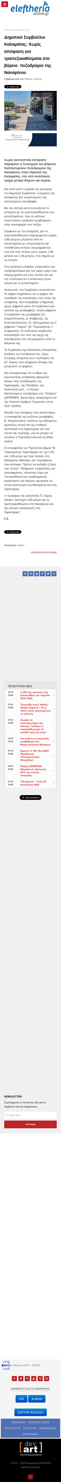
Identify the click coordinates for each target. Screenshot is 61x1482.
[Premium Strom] (30, 139)
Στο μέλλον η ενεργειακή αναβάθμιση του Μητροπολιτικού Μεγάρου (35, 741)
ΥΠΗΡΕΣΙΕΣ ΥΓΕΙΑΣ (39, 1422)
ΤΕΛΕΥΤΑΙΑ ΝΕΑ (20, 686)
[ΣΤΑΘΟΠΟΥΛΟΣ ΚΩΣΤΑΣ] (30, 1448)
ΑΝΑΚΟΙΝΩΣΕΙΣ (48, 1428)
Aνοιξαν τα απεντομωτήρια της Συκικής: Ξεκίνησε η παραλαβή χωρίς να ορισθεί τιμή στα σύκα (33, 726)
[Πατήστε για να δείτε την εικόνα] (30, 110)
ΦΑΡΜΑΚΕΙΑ (18, 1422)
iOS (21, 1399)
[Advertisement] (30, 891)
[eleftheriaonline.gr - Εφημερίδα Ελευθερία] (30, 9)
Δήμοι (21, 545)
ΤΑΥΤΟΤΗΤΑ (30, 1428)
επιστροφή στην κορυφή (44, 552)
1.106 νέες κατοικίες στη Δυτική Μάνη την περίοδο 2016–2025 (35, 695)
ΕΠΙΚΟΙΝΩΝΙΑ (30, 1434)
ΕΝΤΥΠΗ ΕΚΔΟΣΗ (30, 1412)
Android (37, 1399)
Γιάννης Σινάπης (33, 79)
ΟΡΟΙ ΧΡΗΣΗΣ (13, 1428)
